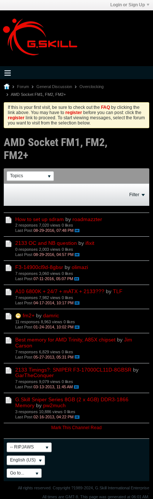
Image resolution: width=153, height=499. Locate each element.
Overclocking (91, 86)
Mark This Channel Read (76, 427)
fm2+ (29, 315)
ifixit (89, 243)
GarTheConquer (34, 375)
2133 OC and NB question (46, 243)
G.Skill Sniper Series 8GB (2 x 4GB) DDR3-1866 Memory (71, 402)
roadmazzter (87, 219)
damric (51, 315)
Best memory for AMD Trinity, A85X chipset (65, 340)
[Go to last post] (77, 230)
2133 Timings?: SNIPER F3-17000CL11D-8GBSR (73, 370)
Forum (23, 86)
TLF (118, 291)
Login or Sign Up (127, 4)
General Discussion (54, 86)
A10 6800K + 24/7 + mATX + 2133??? (59, 291)
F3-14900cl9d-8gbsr (39, 267)
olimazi (80, 267)
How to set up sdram (39, 219)
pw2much (54, 405)
